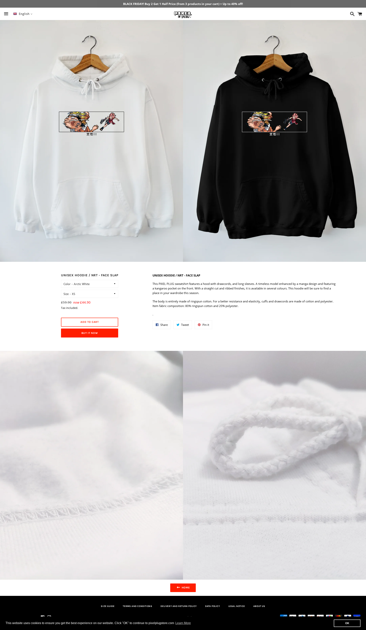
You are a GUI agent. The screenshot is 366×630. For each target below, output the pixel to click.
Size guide (107, 606)
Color (67, 284)
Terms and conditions (137, 606)
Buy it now (89, 333)
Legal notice (236, 606)
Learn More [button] (183, 623)
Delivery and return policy (179, 606)
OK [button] (347, 623)
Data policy (212, 606)
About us (259, 606)
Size (66, 294)
